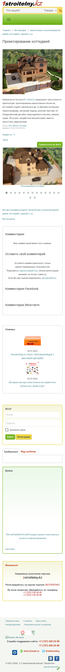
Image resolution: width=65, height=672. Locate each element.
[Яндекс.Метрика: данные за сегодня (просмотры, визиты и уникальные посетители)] (15, 637)
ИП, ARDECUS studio (18, 126)
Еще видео (10, 549)
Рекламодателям (13, 625)
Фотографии (20, 30)
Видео (9, 470)
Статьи (10, 329)
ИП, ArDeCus (29, 99)
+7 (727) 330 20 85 (49, 641)
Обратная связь (12, 621)
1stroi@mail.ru (31, 651)
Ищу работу (28, 451)
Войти (10, 437)
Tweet (5, 140)
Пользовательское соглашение (37, 625)
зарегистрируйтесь (28, 271)
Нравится (7, 135)
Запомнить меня (17, 430)
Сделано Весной (51, 667)
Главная (6, 30)
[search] (60, 10)
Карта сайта (41, 621)
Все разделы (8, 219)
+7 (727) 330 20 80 (49, 645)
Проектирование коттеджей (32, 186)
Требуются (11, 451)
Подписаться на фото (50, 144)
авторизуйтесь (49, 278)
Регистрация (23, 437)
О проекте (27, 621)
